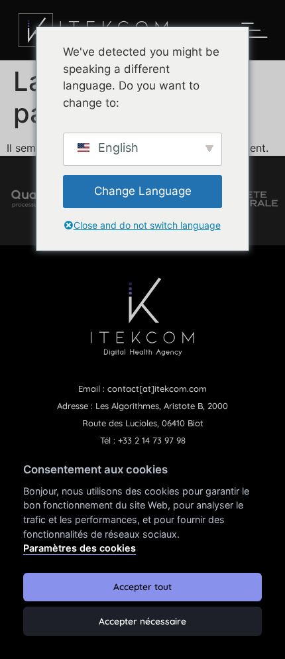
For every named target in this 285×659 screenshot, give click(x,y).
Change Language (143, 191)
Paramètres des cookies (79, 548)
